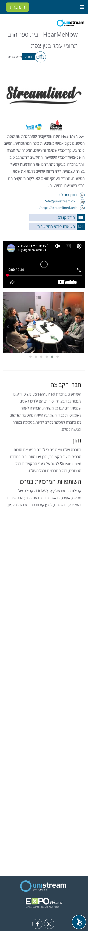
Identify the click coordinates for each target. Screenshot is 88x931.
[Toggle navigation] (82, 7)
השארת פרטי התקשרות (56, 226)
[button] (57, 356)
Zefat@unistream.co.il (60, 201)
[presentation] (80, 326)
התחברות (17, 7)
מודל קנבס (66, 217)
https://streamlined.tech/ (58, 207)
